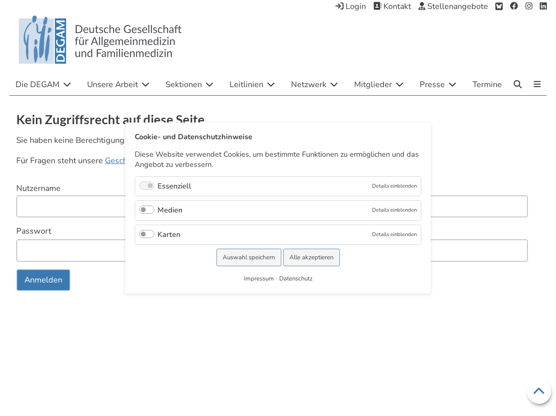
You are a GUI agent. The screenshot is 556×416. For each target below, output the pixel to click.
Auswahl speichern (249, 257)
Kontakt (396, 6)
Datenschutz (296, 278)
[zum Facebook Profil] (514, 6)
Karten (169, 234)
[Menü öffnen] (537, 85)
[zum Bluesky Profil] (499, 6)
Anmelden (43, 279)
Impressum (259, 278)
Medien (170, 210)
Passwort (33, 231)
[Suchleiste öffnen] (518, 84)
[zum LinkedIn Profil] (543, 6)
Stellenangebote (456, 6)
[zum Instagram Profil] (528, 6)
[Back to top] (539, 392)
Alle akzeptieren (311, 257)
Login (355, 6)
